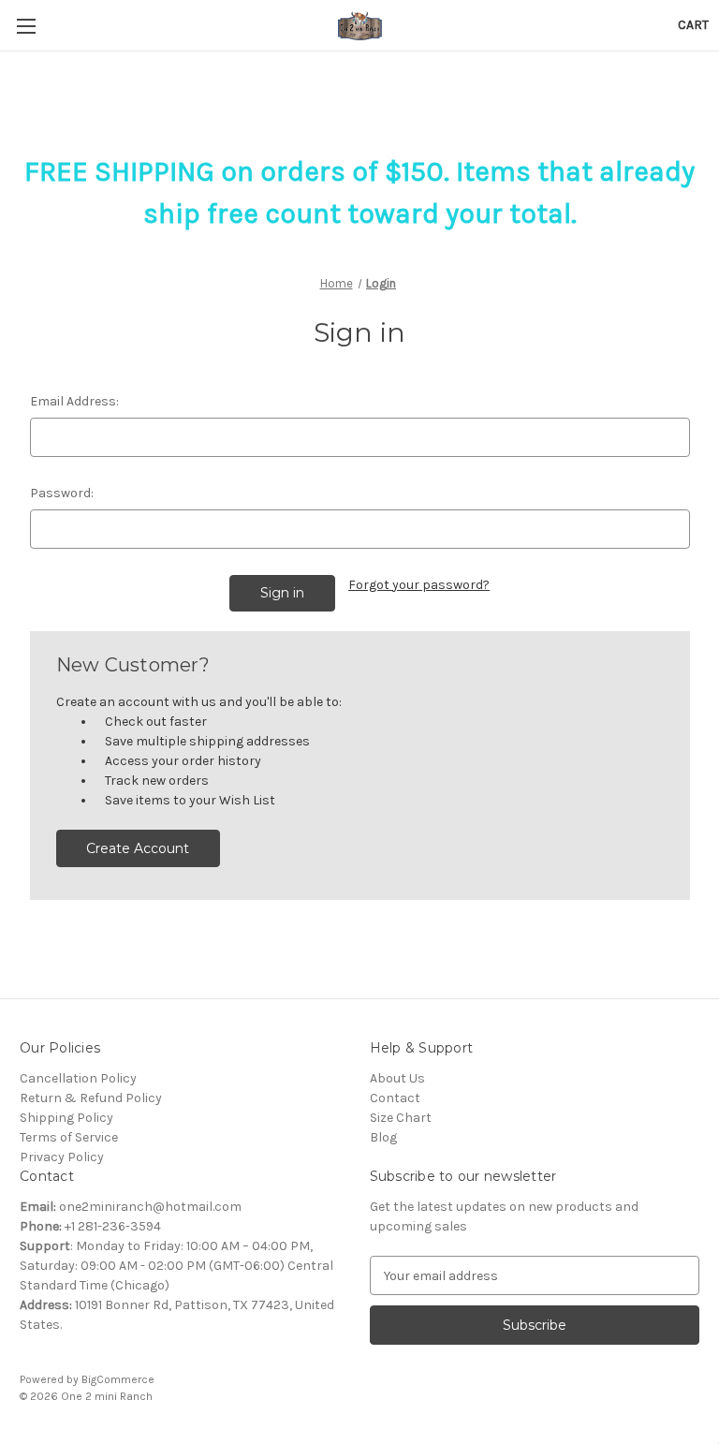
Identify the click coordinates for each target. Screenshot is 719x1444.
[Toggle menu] (25, 26)
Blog (383, 1137)
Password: (62, 493)
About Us (397, 1078)
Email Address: (74, 401)
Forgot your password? (419, 585)
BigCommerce (117, 1379)
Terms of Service (69, 1137)
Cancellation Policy (78, 1078)
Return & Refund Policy (91, 1098)
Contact (395, 1098)
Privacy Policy (62, 1157)
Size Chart (401, 1118)
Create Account (137, 848)
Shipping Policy (66, 1118)
